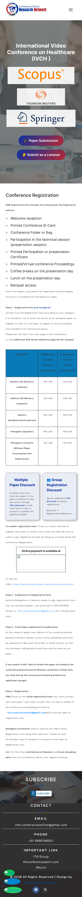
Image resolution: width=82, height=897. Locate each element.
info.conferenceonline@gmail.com (36, 611)
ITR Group (41, 856)
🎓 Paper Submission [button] (41, 141)
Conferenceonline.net (41, 882)
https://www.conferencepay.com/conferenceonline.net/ (43, 584)
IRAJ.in (41, 867)
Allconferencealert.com (41, 862)
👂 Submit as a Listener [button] (41, 155)
